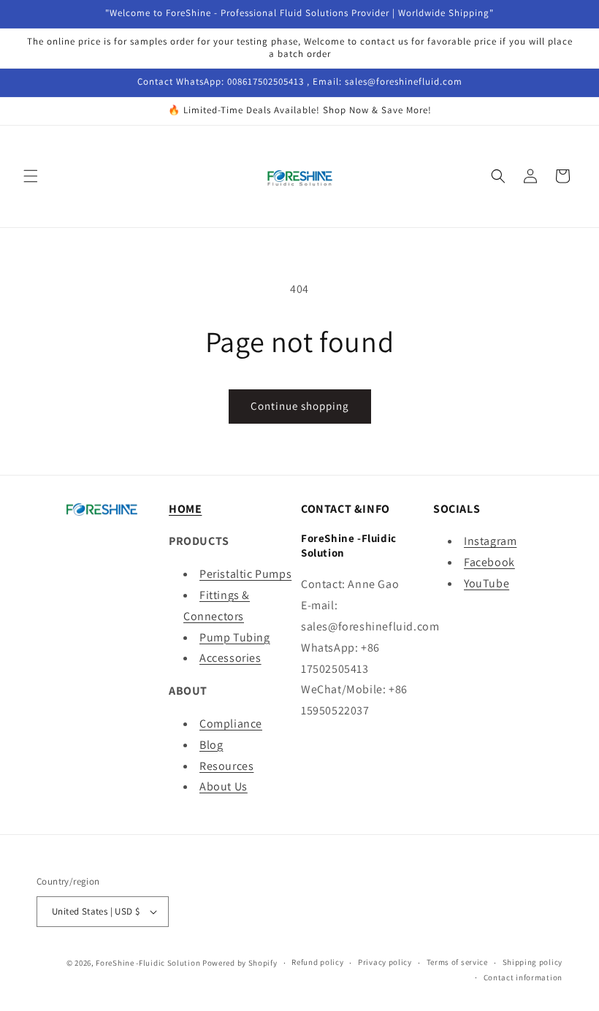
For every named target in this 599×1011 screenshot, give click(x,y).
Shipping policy (533, 962)
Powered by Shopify (240, 963)
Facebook (489, 562)
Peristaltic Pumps (245, 573)
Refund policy (317, 962)
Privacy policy (385, 962)
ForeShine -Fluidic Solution (148, 963)
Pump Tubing (234, 637)
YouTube (486, 583)
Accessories (230, 657)
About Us (223, 786)
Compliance (230, 723)
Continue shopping (300, 406)
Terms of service (457, 962)
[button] (31, 176)
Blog (211, 744)
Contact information (523, 977)
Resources (226, 766)
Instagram (490, 541)
